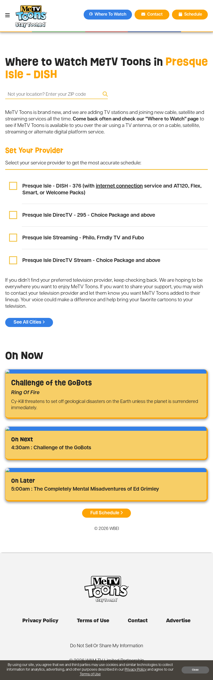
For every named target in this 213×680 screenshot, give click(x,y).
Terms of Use (93, 621)
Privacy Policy (40, 621)
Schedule (193, 14)
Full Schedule (104, 513)
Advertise (178, 621)
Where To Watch (110, 14)
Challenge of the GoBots (51, 383)
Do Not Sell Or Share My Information (106, 646)
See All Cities (27, 322)
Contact (155, 14)
